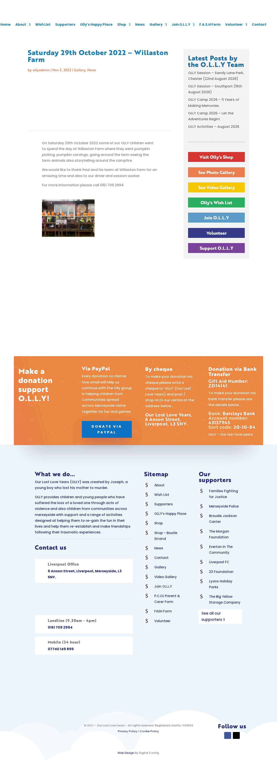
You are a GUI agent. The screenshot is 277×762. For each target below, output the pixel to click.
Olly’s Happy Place (96, 24)
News (140, 24)
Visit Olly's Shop (216, 157)
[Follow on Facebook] (227, 735)
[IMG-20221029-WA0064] (130, 235)
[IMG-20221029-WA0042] (130, 282)
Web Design (126, 753)
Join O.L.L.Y (181, 24)
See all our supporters (211, 616)
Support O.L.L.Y (216, 248)
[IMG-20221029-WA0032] (68, 329)
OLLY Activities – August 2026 (213, 126)
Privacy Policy (127, 731)
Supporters (65, 24)
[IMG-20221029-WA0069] (68, 235)
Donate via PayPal (107, 429)
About (20, 24)
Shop (121, 24)
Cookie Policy (149, 731)
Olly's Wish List (216, 202)
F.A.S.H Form (210, 24)
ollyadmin (41, 69)
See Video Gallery (216, 187)
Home (5, 24)
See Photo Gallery (216, 172)
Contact (259, 24)
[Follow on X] (236, 735)
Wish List (42, 24)
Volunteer (234, 24)
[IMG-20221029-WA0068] (68, 282)
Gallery (156, 24)
